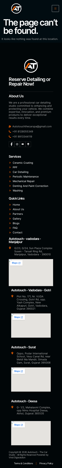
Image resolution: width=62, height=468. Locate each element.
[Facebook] (11, 144)
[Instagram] (17, 144)
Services (15, 156)
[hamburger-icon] (55, 8)
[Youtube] (22, 144)
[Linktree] (28, 144)
